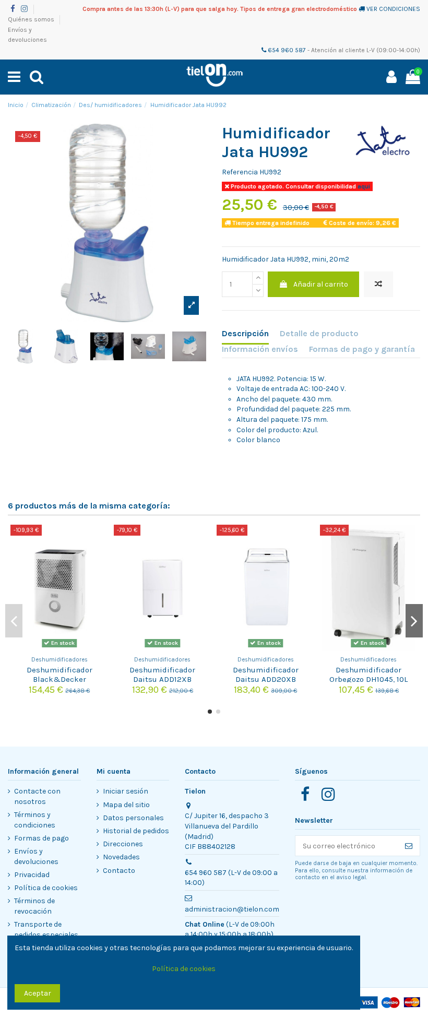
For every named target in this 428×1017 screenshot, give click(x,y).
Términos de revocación (34, 906)
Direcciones (123, 843)
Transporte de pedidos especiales (46, 929)
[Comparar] (378, 284)
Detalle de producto (319, 333)
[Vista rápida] (101, 558)
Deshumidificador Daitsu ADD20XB (266, 674)
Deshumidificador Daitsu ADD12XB (162, 674)
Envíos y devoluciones (36, 856)
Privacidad (32, 874)
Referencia (240, 172)
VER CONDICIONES (393, 9)
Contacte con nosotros (37, 796)
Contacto (119, 870)
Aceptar (37, 993)
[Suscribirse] (409, 846)
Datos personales (133, 817)
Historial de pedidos (136, 830)
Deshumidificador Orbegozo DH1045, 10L (368, 674)
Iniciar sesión (125, 791)
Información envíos (260, 349)
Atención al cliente (338, 50)
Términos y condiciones (34, 820)
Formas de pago (41, 838)
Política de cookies (46, 887)
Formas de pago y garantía (362, 349)
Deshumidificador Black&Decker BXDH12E (59, 679)
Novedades (121, 857)
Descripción (245, 333)
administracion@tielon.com (232, 909)
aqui (363, 186)
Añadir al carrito (320, 284)
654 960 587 (286, 50)
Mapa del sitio (126, 804)
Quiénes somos (32, 19)
